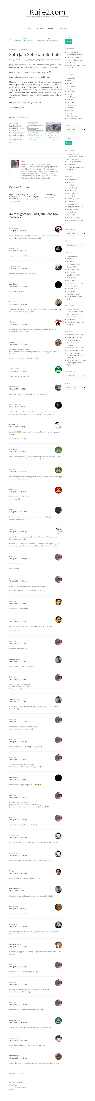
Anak (69, 81)
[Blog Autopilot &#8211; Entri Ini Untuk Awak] (35, 126)
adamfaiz (12, 387)
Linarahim (12, 284)
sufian (11, 509)
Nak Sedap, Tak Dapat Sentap (47, 40)
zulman (11, 449)
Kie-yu (11, 489)
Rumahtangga (72, 116)
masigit (69, 353)
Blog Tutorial (71, 86)
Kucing (69, 94)
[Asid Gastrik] (18, 132)
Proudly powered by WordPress (16, 1084)
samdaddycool (14, 944)
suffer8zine (13, 659)
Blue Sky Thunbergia (32, 195)
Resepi (69, 113)
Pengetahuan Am (73, 105)
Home (30, 28)
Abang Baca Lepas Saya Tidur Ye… (53, 133)
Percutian (70, 108)
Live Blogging (71, 97)
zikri (10, 530)
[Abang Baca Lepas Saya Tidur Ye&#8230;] (53, 126)
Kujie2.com (47, 12)
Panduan (70, 102)
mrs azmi (12, 425)
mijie (10, 601)
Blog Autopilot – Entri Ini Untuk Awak (34, 133)
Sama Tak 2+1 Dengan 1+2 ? (23, 40)
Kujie (23, 161)
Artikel (69, 83)
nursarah (12, 924)
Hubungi (51, 28)
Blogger (70, 89)
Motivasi (70, 100)
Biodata (40, 28)
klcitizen (12, 906)
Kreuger (12, 871)
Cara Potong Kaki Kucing (75, 57)
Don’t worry (50, 194)
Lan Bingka (12, 1020)
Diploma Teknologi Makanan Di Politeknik (17, 196)
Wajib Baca (63, 28)
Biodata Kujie (45, 178)
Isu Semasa (71, 91)
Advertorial (71, 78)
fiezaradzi (12, 302)
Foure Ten (70, 337)
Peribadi (12, 50)
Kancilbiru (12, 1056)
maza (11, 342)
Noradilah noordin (73, 343)
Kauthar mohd (72, 360)
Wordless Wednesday (75, 119)
